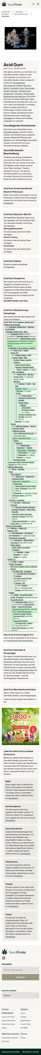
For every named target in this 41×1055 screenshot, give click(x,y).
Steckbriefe (29, 88)
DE (33, 4)
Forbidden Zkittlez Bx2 (25, 322)
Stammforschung (8, 1024)
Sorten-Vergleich (11, 91)
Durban (24, 585)
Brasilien (20, 552)
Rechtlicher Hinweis (30, 1052)
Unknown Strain (22, 336)
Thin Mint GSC (17, 571)
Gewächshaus (25, 1020)
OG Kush (17, 503)
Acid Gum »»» (10, 322)
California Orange (21, 426)
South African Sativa (23, 365)
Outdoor (23, 1017)
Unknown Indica (29, 535)
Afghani (21, 398)
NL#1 (29, 384)
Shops (4, 1028)
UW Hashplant (17, 533)
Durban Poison (20, 355)
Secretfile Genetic (21, 14)
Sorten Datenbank (8, 1020)
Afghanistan (26, 408)
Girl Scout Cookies (17, 567)
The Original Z (16, 474)
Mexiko (29, 448)
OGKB (14, 562)
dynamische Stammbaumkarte (20, 640)
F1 (19, 585)
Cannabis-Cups (17, 88)
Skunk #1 (18, 443)
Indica (28, 391)
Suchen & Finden (8, 1017)
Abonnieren (20, 977)
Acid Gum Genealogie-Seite (21, 670)
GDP (29, 355)
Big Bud (31, 374)
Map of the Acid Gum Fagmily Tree (18, 634)
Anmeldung (8, 203)
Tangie (25, 350)
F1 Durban (17, 576)
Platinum (13, 528)
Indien (27, 552)
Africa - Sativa (22, 370)
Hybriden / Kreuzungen (24, 94)
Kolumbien (20, 448)
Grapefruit (29, 477)
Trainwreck (18, 540)
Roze (14, 469)
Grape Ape (20, 477)
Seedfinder (6, 12)
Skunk (33, 426)
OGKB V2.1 (23, 528)
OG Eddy (21, 469)
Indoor (22, 1013)
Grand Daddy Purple (23, 486)
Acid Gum (5, 16)
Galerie (19, 85)
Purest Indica (26, 396)
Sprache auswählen (9, 991)
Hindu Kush (31, 510)
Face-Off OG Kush (25, 607)
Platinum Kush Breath (12, 325)
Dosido (20, 562)
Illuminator (5, 1041)
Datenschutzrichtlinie (11, 1052)
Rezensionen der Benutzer (15, 96)
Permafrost (29, 533)
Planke (23, 1038)
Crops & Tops (25, 1024)
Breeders (5, 14)
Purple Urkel (21, 374)
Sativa (33, 370)
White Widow (29, 540)
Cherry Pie (17, 350)
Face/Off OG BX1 (26, 595)
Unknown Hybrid (20, 436)
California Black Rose (28, 339)
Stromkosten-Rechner (10, 1038)
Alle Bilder (24, 1028)
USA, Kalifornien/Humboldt (24, 433)
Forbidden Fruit (16, 334)
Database (19, 12)
